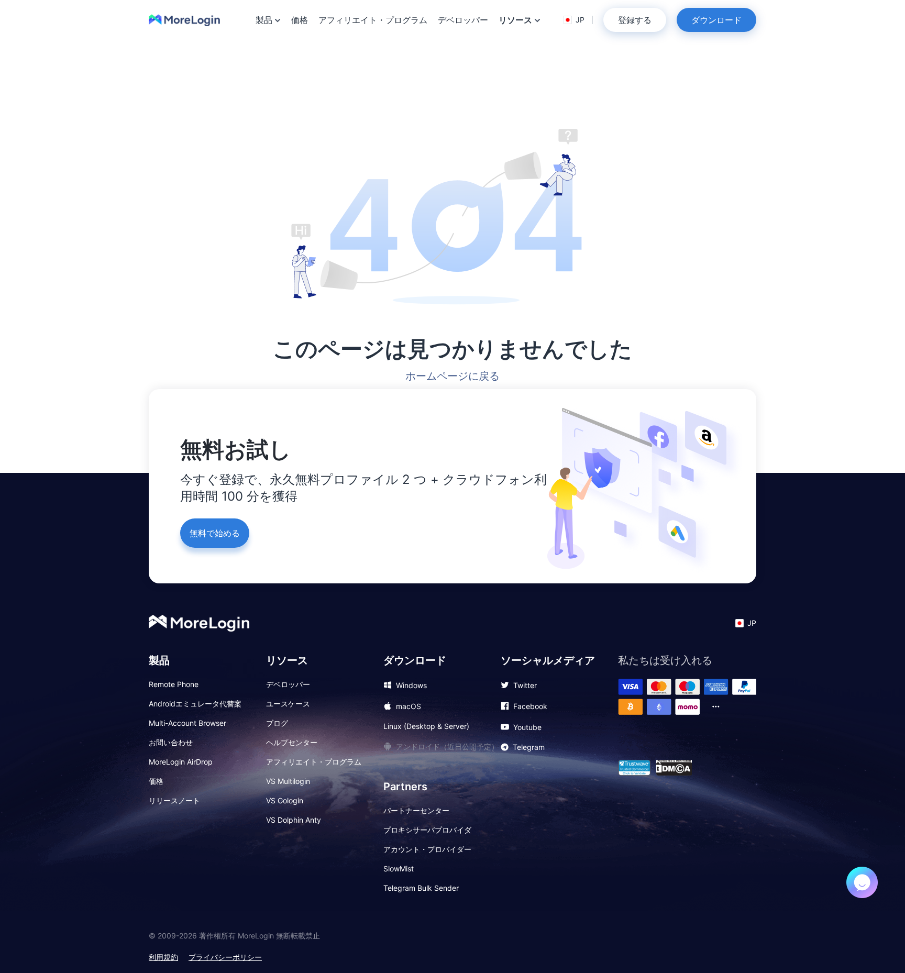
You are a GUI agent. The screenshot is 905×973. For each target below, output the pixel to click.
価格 (299, 20)
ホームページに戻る (452, 376)
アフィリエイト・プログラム (372, 20)
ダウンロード (716, 20)
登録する (635, 20)
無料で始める (215, 533)
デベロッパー (463, 20)
